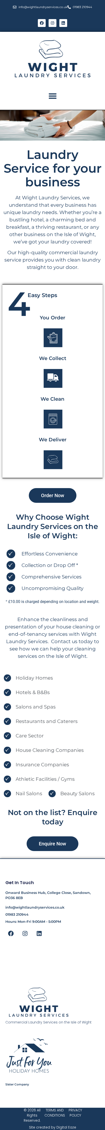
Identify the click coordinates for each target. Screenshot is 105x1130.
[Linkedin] (63, 23)
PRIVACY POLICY (75, 1113)
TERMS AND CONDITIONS (54, 1113)
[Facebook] (42, 23)
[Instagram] (52, 23)
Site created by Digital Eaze (52, 1127)
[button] (52, 95)
